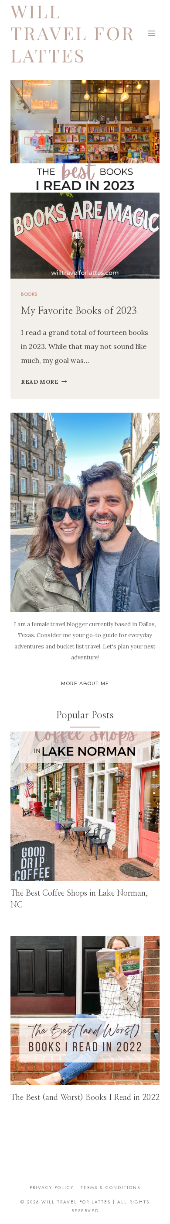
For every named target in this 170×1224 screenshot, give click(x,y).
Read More (44, 382)
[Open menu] (151, 33)
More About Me (85, 683)
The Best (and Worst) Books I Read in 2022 (85, 1098)
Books (29, 293)
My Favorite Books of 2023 (79, 311)
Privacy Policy (52, 1187)
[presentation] (85, 806)
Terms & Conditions (110, 1187)
